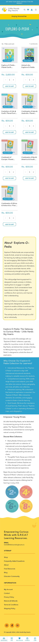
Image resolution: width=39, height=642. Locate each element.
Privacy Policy (9, 597)
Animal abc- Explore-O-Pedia (28, 66)
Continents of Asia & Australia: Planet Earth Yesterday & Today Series (30, 112)
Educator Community (12, 576)
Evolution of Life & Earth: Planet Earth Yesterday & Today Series (9, 112)
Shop (6, 557)
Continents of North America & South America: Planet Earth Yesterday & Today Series (29, 158)
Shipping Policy (9, 608)
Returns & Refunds (10, 601)
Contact (7, 593)
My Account (8, 589)
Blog (5, 572)
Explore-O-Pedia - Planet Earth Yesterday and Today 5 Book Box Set (9, 66)
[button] (36, 10)
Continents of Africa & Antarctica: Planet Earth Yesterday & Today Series (9, 204)
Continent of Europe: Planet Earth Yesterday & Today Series (9, 158)
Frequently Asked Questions (14, 561)
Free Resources (9, 569)
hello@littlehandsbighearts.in (14, 545)
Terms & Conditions (11, 605)
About (6, 565)
